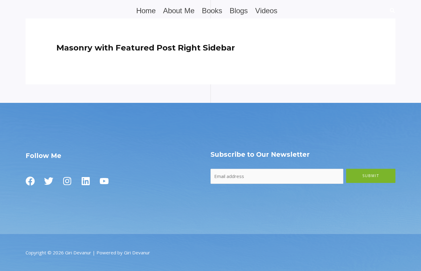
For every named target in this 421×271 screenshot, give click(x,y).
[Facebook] (30, 181)
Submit (370, 175)
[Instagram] (67, 181)
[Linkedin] (85, 181)
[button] (392, 11)
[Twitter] (48, 181)
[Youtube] (104, 181)
